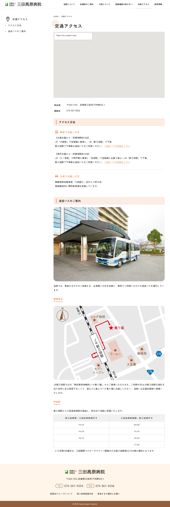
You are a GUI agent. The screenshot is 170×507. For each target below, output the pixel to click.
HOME (56, 16)
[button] (109, 343)
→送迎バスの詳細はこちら (117, 146)
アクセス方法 (14, 25)
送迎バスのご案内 (17, 31)
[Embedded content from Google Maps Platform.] (109, 65)
